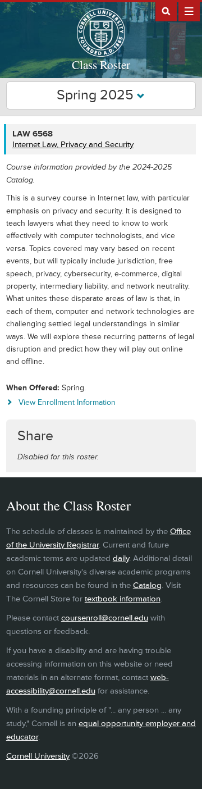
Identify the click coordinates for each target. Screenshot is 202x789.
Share (35, 436)
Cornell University (38, 756)
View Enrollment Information (67, 402)
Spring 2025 (97, 95)
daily (121, 558)
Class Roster (101, 64)
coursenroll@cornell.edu (104, 618)
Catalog (147, 585)
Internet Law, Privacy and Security (73, 144)
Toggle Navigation (189, 10)
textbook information (122, 599)
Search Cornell (166, 10)
